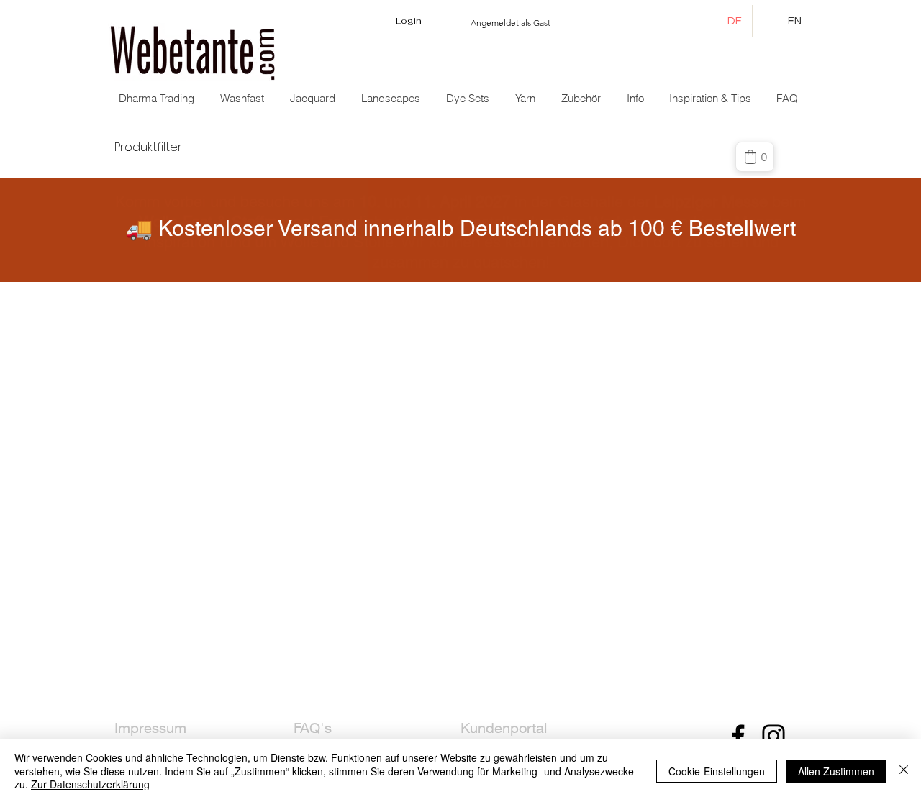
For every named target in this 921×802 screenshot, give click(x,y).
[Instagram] (773, 736)
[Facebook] (738, 736)
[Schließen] (903, 770)
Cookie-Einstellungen (716, 771)
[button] (314, 98)
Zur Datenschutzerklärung (90, 784)
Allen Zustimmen (836, 771)
